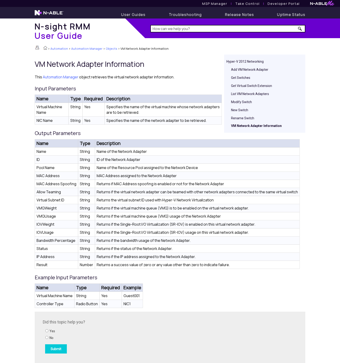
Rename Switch (242, 118)
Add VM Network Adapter (249, 69)
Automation (59, 48)
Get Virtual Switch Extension (251, 86)
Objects (111, 48)
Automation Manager (86, 48)
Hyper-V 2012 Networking (245, 61)
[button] (300, 28)
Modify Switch (241, 102)
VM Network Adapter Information (256, 126)
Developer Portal (284, 3)
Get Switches (240, 78)
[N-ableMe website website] (322, 4)
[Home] (45, 48)
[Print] (37, 47)
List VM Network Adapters (250, 94)
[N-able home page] (49, 14)
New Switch (239, 110)
